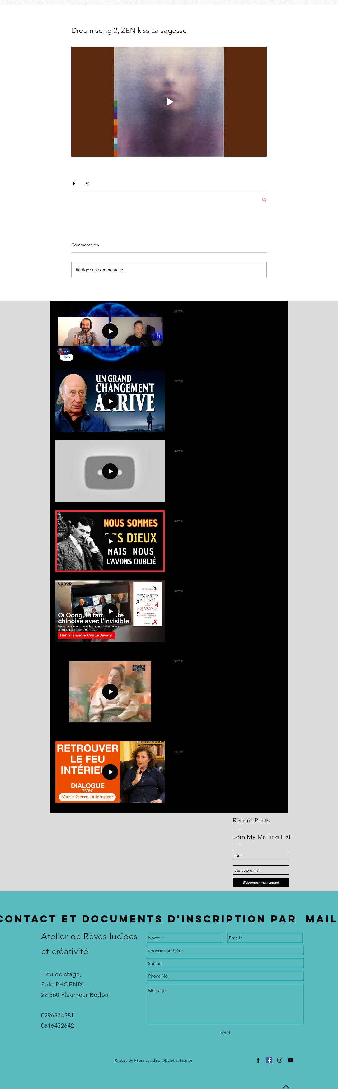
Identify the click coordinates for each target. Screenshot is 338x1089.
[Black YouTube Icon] (290, 1060)
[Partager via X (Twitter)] (86, 183)
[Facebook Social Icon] (269, 1060)
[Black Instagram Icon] (279, 1060)
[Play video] (169, 102)
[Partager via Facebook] (73, 183)
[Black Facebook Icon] (258, 1060)
